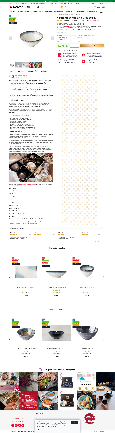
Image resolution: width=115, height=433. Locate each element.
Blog (36, 418)
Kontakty (17, 3)
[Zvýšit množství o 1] (78, 45)
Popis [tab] (11, 71)
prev (10, 278)
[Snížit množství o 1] (71, 45)
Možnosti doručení (61, 39)
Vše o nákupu (25, 3)
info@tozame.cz (19, 418)
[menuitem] (14, 11)
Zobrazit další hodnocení (98, 242)
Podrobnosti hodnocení (77, 20)
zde (55, 426)
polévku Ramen (69, 26)
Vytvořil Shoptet (100, 431)
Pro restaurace (78, 3)
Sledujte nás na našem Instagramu (59, 369)
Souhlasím (74, 423)
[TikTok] (22, 425)
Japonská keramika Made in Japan (39, 3)
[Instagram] (16, 425)
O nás (11, 3)
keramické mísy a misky (31, 223)
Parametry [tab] (20, 71)
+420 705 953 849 (19, 421)
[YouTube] (19, 425)
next (104, 278)
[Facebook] (12, 425)
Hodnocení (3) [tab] (32, 71)
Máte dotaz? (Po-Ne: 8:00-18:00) (60, 3)
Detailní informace (61, 32)
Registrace (102, 3)
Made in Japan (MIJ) (94, 20)
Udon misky (33, 222)
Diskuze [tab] (44, 71)
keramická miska (71, 23)
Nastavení (40, 430)
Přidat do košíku (92, 46)
